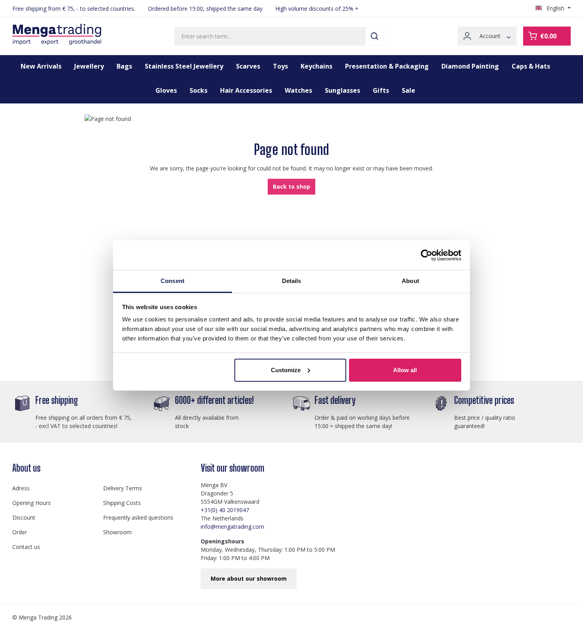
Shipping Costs (122, 503)
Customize (286, 370)
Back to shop (291, 186)
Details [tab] (291, 280)
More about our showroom (249, 578)
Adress (21, 488)
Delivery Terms (122, 488)
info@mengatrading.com (232, 526)
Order (19, 532)
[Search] (374, 36)
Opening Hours (31, 503)
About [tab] (410, 280)
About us (26, 468)
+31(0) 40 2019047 (225, 510)
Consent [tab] (172, 280)
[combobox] (270, 36)
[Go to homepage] (56, 34)
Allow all (405, 370)
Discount (23, 517)
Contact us (26, 547)
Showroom (117, 532)
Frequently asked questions (138, 517)
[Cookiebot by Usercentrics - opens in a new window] (426, 255)
